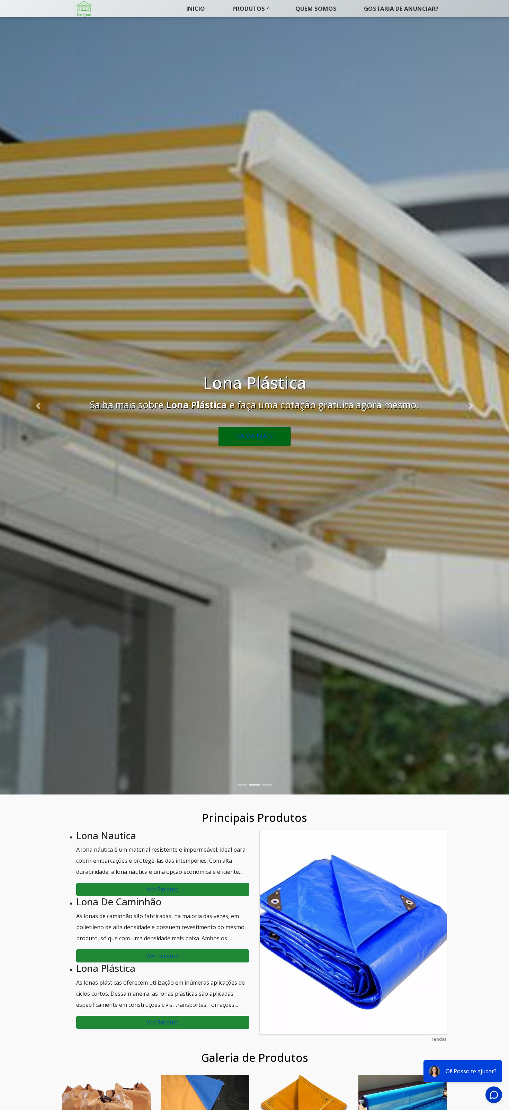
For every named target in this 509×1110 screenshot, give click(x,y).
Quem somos (316, 8)
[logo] (84, 9)
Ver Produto (163, 889)
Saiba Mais (254, 445)
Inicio (195, 8)
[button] (38, 405)
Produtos (248, 8)
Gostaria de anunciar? (401, 8)
